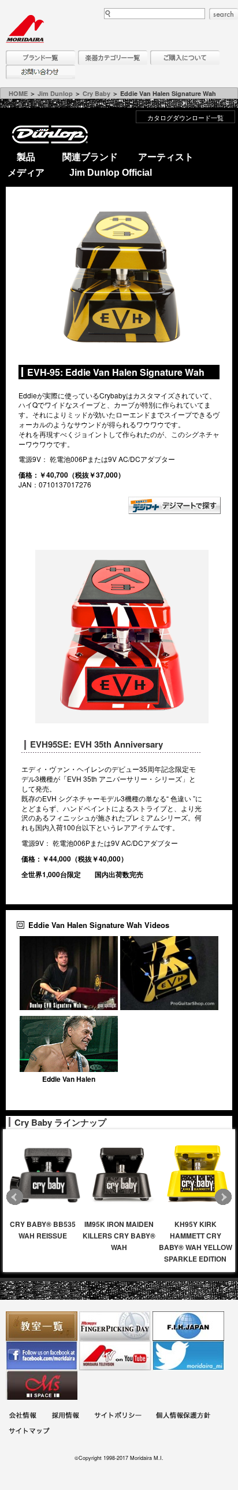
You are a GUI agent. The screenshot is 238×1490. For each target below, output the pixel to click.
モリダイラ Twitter (188, 1355)
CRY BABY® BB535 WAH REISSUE (43, 1230)
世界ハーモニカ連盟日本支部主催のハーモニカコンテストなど (188, 1326)
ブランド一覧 (40, 57)
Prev (14, 1197)
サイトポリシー (117, 1416)
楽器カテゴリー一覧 (112, 57)
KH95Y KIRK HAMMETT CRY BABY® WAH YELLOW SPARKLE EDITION (195, 1241)
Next (223, 1197)
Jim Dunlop (55, 93)
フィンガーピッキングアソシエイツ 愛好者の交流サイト (115, 1326)
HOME (18, 93)
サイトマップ (29, 1432)
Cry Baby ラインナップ (60, 1122)
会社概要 (22, 1416)
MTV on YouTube (115, 1355)
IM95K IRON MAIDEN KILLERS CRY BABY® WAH (119, 1235)
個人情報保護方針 (183, 1416)
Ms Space (41, 1385)
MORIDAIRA (25, 29)
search (223, 14)
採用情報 (65, 1416)
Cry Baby (96, 93)
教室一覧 (41, 1326)
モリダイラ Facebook (41, 1355)
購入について (185, 57)
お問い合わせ (40, 72)
